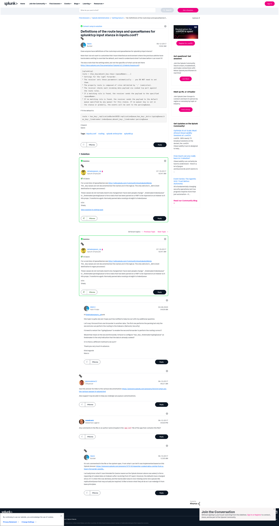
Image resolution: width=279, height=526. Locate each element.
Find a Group (185, 109)
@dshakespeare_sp (94, 314)
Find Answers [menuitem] (54, 4)
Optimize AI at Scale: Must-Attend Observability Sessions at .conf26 (185, 132)
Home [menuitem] (22, 4)
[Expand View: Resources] (103, 3)
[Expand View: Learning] (90, 3)
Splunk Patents (71, 519)
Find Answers (84, 18)
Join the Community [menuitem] (37, 4)
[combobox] (126, 10)
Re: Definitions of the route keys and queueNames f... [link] (146, 18)
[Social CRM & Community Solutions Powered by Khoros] (195, 503)
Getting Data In (118, 18)
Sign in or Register (254, 515)
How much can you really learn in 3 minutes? (185, 157)
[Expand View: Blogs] (79, 3)
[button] (165, 26)
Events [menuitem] (67, 4)
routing (101, 133)
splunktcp (128, 133)
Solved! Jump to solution (92, 26)
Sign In (269, 4)
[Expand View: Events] (71, 3)
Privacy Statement (10, 522)
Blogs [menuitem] (76, 4)
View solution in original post (92, 210)
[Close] (61, 516)
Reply (160, 145)
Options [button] (194, 18)
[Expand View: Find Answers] (61, 3)
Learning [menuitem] (86, 4)
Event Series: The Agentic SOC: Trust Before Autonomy (185, 181)
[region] (32, 519)
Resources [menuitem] (98, 4)
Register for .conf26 (185, 43)
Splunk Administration (100, 18)
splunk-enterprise (114, 133)
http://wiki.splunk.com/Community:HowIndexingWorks (130, 183)
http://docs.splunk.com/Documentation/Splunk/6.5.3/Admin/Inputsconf (110, 65)
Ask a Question (188, 10)
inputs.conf (91, 133)
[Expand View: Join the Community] (46, 3)
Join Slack (185, 79)
